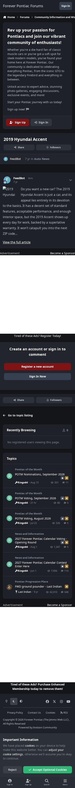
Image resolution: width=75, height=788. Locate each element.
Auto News (41, 159)
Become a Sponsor (62, 253)
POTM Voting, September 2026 (35, 498)
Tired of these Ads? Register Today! (37, 336)
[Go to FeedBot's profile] (6, 159)
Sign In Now (37, 376)
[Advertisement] (37, 294)
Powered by (37, 727)
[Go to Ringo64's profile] (9, 476)
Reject (12, 770)
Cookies (50, 712)
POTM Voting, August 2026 (33, 518)
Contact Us (34, 712)
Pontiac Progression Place (31, 581)
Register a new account (37, 366)
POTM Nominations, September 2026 (40, 474)
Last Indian (24, 592)
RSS (65, 712)
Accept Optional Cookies (50, 770)
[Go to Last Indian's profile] (9, 587)
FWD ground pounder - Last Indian (38, 586)
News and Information (29, 534)
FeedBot (19, 178)
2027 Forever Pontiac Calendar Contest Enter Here (41, 564)
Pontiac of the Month (28, 469)
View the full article (17, 242)
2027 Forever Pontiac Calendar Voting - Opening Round (41, 540)
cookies (30, 745)
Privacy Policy (15, 712)
